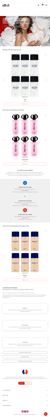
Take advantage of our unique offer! (12, 26)
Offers (28, 383)
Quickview (24, 96)
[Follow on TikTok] (23, 411)
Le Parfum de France (15, 20)
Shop (21, 383)
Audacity (25, 275)
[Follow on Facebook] (25, 411)
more (36, 191)
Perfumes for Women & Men (25, 352)
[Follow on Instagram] (27, 411)
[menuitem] (46, 5)
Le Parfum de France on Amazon (25, 361)
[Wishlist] (46, 55)
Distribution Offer (25, 356)
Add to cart (25, 104)
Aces (25, 99)
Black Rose (25, 159)
